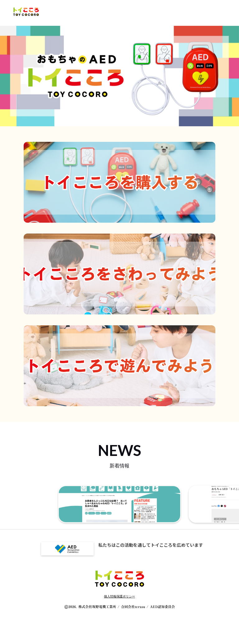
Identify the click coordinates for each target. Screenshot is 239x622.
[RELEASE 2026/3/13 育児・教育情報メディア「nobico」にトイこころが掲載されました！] (119, 504)
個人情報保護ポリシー (119, 596)
